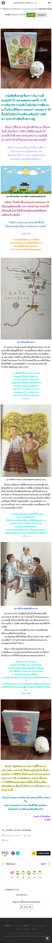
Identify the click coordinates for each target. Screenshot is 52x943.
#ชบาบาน (17, 830)
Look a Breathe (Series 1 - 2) (24, 3)
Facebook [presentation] (22, 895)
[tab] (11, 889)
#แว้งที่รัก (8, 830)
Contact (26, 929)
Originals (17, 925)
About (18, 929)
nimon (29, 835)
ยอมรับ (31, 15)
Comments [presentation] (11, 890)
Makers (9, 3)
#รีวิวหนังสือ (26, 830)
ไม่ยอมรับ (41, 15)
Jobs (34, 929)
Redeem (42, 925)
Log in (27, 907)
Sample (34, 925)
